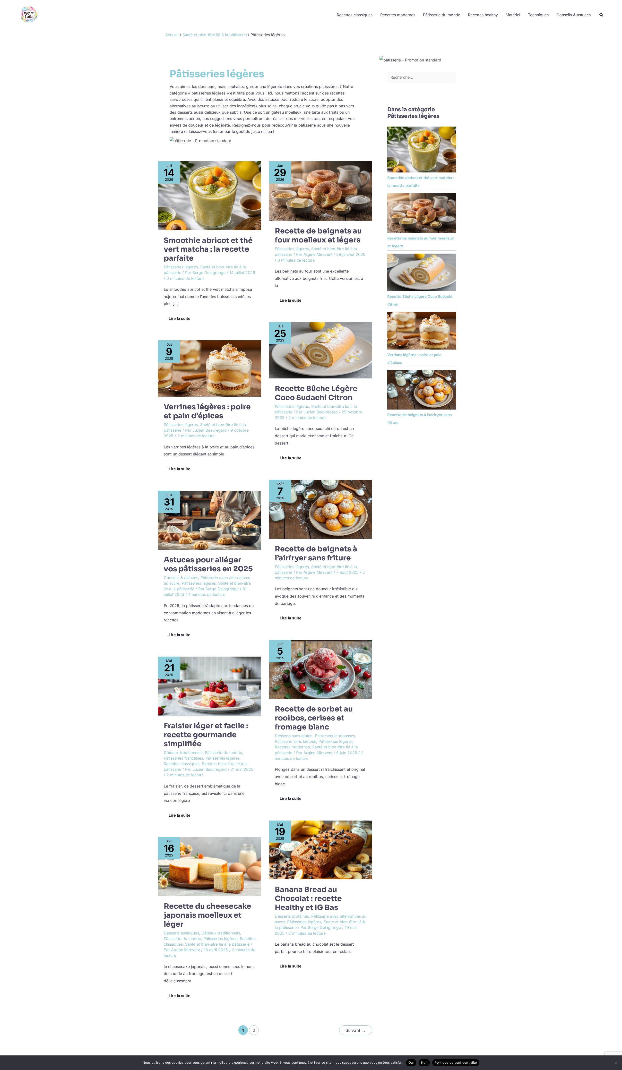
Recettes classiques (354, 14)
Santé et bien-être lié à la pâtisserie (217, 944)
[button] (601, 15)
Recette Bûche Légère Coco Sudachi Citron (316, 393)
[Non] (615, 1062)
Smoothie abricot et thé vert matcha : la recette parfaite (208, 249)
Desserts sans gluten (293, 735)
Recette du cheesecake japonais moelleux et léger (207, 915)
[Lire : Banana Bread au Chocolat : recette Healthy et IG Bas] (320, 849)
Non (424, 1062)
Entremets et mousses (335, 735)
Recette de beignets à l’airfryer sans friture (316, 553)
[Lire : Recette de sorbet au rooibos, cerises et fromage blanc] (320, 669)
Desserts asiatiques (181, 933)
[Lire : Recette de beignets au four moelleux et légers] (320, 190)
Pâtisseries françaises (183, 758)
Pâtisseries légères (181, 267)
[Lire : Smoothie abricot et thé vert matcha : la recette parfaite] (209, 195)
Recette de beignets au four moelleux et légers (318, 235)
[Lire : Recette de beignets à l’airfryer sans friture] (320, 508)
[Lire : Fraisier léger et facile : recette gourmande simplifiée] (209, 685)
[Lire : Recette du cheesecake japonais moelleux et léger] (209, 866)
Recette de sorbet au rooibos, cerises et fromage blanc (314, 718)
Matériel (513, 14)
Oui (411, 1062)
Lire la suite (179, 317)
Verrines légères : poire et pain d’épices (207, 411)
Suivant (356, 1030)
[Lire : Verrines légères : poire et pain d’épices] (209, 368)
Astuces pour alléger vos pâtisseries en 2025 (208, 564)
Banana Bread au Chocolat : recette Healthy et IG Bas (308, 898)
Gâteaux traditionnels (183, 752)
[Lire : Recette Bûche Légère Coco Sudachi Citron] (320, 349)
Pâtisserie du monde (441, 14)
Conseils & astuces (573, 14)
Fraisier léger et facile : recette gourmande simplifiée (206, 734)
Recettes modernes (397, 14)
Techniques (538, 14)
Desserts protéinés (292, 916)
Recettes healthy (483, 14)
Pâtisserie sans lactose (295, 741)
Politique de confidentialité (456, 1062)
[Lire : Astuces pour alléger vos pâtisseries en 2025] (209, 519)
